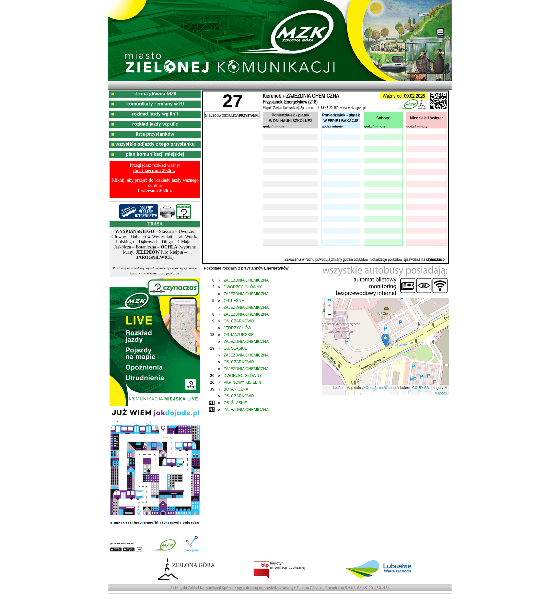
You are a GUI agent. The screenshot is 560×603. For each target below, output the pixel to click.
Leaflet (338, 387)
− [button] (329, 314)
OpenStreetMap (378, 387)
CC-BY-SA (420, 387)
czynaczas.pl (435, 259)
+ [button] (329, 305)
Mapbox (441, 392)
